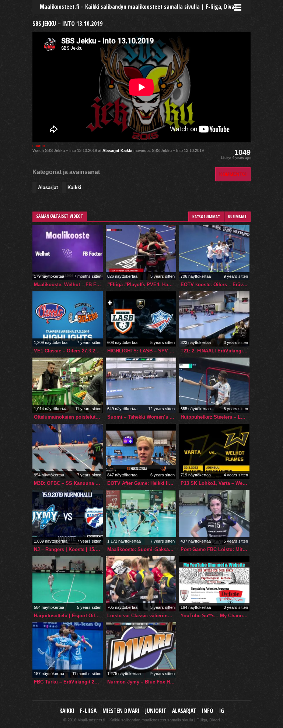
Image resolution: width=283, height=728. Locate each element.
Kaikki (126, 150)
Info (207, 711)
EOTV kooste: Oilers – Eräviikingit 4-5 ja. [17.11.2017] (215, 284)
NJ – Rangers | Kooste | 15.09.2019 (68, 549)
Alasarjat (110, 150)
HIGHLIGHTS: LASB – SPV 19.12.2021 (141, 351)
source (38, 145)
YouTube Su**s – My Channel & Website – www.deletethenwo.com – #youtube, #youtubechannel (215, 615)
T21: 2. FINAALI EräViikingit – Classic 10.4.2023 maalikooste (215, 351)
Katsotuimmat (206, 216)
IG (221, 711)
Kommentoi (233, 174)
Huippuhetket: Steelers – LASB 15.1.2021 (215, 417)
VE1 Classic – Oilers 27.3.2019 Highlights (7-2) (68, 351)
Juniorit (155, 711)
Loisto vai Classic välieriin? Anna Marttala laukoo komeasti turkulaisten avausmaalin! (141, 615)
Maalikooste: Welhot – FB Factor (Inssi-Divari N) (68, 284)
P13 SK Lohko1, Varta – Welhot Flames (215, 483)
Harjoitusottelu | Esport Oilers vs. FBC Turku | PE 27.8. (68, 615)
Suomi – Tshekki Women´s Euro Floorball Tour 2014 (141, 417)
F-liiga (88, 711)
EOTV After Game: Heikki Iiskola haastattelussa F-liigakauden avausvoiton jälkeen (141, 483)
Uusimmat (237, 216)
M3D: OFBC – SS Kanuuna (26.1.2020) (68, 483)
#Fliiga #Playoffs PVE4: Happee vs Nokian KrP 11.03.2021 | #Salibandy (141, 284)
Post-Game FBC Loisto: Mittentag (215, 549)
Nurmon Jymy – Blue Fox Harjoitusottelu (141, 682)
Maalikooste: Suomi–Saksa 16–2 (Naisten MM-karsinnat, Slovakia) (141, 549)
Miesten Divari (120, 711)
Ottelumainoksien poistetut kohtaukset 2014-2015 (68, 417)
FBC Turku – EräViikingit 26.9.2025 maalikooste (68, 682)
